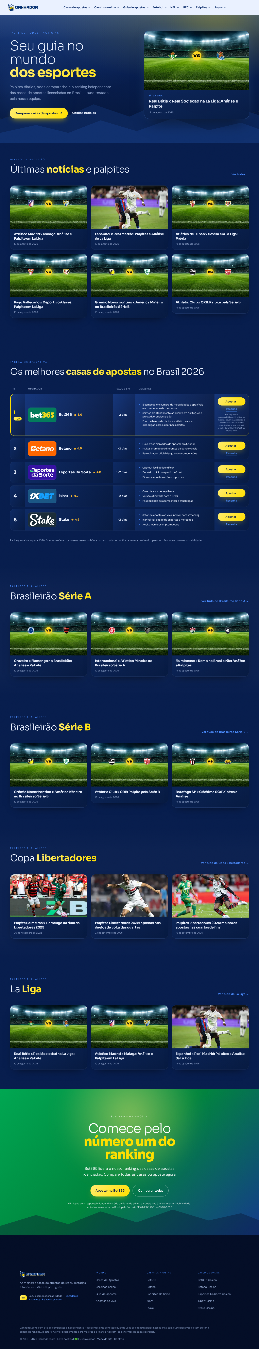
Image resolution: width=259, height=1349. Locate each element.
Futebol (158, 7)
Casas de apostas (75, 7)
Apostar (235, 402)
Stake (150, 1308)
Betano (151, 1287)
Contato (119, 1339)
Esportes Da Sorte (158, 1294)
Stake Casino (206, 1308)
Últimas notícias (84, 113)
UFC (186, 7)
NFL (173, 7)
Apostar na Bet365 (110, 1190)
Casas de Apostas (107, 1280)
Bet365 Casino (207, 1280)
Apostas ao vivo (106, 1301)
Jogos (218, 7)
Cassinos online (105, 7)
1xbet (150, 1301)
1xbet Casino (206, 1301)
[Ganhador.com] (53, 1274)
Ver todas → (240, 174)
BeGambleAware (52, 1299)
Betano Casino (207, 1287)
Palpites (201, 7)
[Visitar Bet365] (42, 415)
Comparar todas (150, 1190)
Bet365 (151, 1280)
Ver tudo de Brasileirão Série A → (225, 601)
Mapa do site (104, 1339)
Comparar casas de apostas (36, 113)
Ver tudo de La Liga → (233, 994)
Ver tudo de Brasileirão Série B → (225, 732)
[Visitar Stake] (42, 519)
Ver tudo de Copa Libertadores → (225, 863)
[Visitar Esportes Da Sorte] (42, 472)
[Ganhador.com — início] (23, 7)
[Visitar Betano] (42, 448)
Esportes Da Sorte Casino (214, 1294)
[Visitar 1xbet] (42, 496)
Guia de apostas (134, 7)
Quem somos (87, 1339)
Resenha (231, 409)
